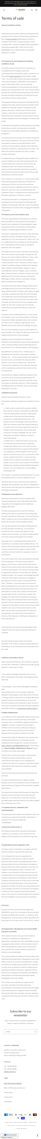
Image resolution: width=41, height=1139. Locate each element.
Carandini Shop (13, 1122)
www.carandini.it (13, 39)
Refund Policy (32, 1122)
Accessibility (8, 1101)
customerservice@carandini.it (27, 708)
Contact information (21, 1128)
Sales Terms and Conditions (13, 1083)
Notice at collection (7, 1137)
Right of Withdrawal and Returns (14, 1088)
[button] (4, 10)
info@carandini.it (10, 1072)
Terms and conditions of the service (26, 1125)
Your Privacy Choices (11, 1134)
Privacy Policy (8, 1092)
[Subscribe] (35, 1031)
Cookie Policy (8, 1097)
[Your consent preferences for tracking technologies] (37, 1135)
